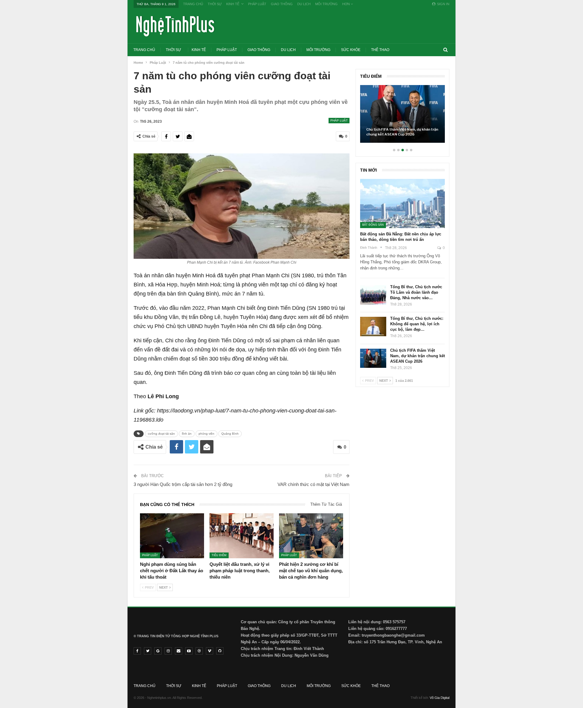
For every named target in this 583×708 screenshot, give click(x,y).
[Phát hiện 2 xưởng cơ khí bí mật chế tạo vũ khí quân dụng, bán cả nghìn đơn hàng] (311, 535)
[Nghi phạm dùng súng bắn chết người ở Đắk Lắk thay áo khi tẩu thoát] (172, 535)
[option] (402, 117)
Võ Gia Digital (439, 697)
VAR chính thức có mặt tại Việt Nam (313, 484)
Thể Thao (380, 50)
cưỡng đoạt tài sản (161, 433)
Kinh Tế (232, 4)
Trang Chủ (193, 4)
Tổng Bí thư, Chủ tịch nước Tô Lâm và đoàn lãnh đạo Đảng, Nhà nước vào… (416, 292)
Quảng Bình (230, 433)
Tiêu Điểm (219, 555)
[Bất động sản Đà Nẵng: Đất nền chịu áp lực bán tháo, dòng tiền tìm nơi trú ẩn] (402, 203)
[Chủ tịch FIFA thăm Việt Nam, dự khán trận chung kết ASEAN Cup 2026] (402, 114)
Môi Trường (326, 4)
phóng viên (206, 433)
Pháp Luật (257, 4)
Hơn (346, 4)
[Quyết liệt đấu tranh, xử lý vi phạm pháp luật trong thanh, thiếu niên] (242, 535)
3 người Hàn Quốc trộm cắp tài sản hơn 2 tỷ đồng (183, 484)
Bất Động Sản (373, 224)
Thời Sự (215, 4)
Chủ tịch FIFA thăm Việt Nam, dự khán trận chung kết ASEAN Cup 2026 (402, 131)
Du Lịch (304, 4)
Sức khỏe (350, 50)
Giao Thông (282, 4)
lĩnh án (187, 433)
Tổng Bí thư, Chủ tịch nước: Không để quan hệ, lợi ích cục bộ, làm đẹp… (416, 324)
